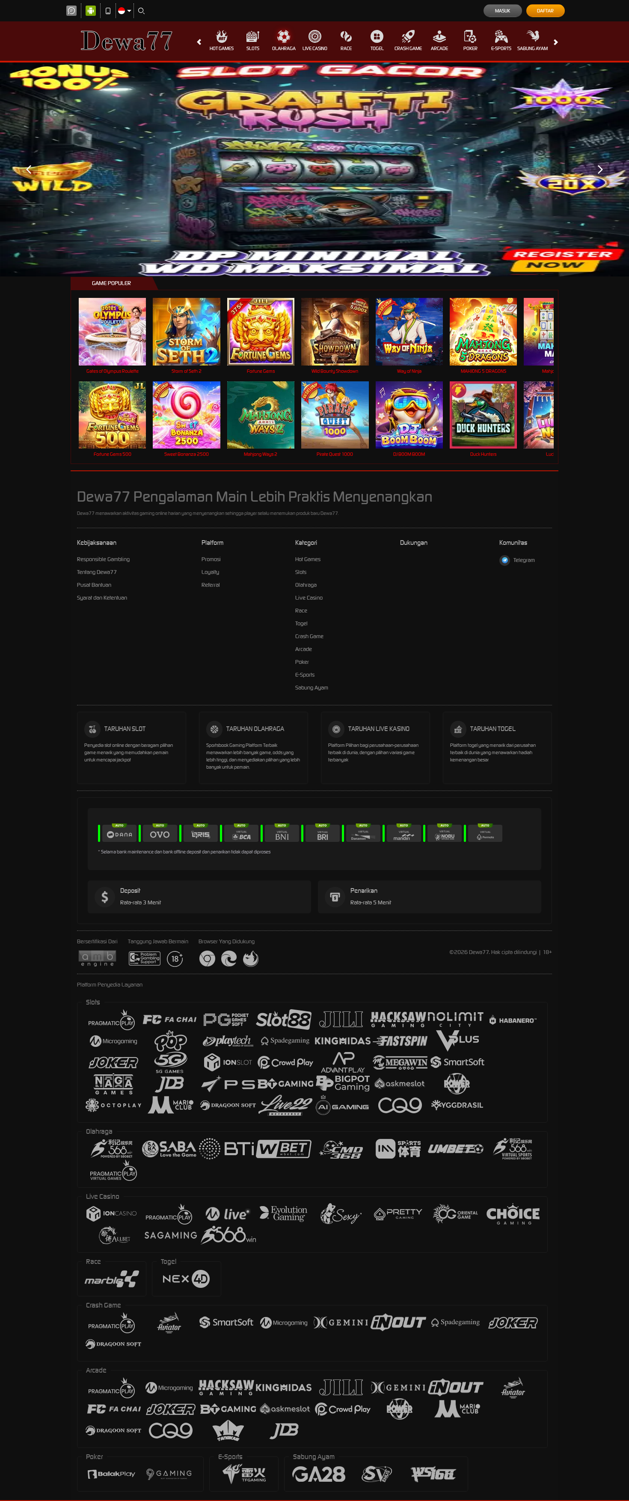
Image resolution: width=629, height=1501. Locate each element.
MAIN (118, 331)
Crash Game (408, 48)
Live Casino (315, 48)
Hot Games (222, 48)
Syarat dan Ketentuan (102, 597)
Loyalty (210, 572)
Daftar (545, 11)
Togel (377, 48)
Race (346, 48)
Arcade (439, 48)
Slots (252, 48)
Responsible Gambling (103, 559)
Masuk (502, 11)
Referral (211, 585)
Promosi (211, 559)
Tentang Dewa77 (97, 572)
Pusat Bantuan (94, 585)
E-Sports (501, 48)
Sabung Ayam (532, 48)
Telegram (524, 560)
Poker (470, 48)
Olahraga (284, 48)
